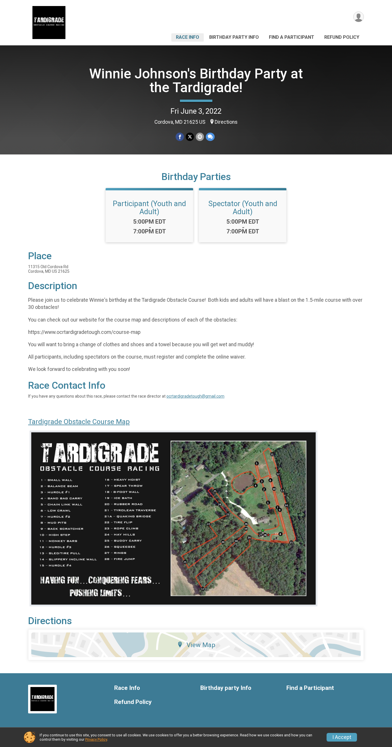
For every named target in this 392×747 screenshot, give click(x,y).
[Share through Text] (210, 137)
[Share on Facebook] (180, 137)
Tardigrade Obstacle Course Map (79, 422)
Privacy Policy (96, 739)
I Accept (341, 737)
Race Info (187, 37)
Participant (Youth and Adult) (149, 207)
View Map (201, 645)
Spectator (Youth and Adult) (242, 207)
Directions (226, 122)
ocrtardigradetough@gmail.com (195, 396)
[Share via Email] (200, 137)
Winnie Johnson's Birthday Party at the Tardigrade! (196, 80)
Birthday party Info (234, 37)
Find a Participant (291, 37)
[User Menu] (358, 16)
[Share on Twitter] (190, 137)
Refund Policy (341, 37)
